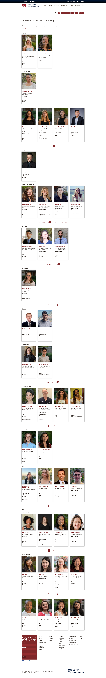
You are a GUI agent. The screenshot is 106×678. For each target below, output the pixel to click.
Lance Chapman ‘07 (43, 406)
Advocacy (23, 26)
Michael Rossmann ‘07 (27, 170)
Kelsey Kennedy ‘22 (59, 126)
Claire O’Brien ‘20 (59, 574)
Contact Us (35, 672)
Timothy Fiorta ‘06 (75, 486)
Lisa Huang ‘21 (58, 617)
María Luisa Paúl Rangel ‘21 (44, 450)
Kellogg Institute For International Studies (29, 671)
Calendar (71, 5)
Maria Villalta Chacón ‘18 (77, 617)
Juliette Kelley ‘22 (43, 126)
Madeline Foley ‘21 (43, 53)
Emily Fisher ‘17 (42, 204)
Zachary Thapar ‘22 (43, 364)
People (50, 5)
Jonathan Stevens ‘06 (27, 246)
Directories (51, 638)
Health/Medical (64, 26)
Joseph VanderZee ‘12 (60, 246)
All (59, 12)
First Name (24, 642)
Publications (61, 641)
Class (76, 12)
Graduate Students (62, 645)
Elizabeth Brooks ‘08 (27, 406)
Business (31, 26)
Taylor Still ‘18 (42, 246)
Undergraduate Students (61, 648)
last (66, 146)
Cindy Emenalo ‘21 (75, 406)
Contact (40, 640)
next (63, 146)
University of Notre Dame (31, 670)
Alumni (50, 640)
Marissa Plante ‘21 (26, 364)
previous (43, 146)
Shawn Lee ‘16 (74, 126)
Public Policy (24, 28)
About (45, 5)
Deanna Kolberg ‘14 (75, 532)
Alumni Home (81, 12)
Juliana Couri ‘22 (59, 406)
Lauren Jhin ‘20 (58, 532)
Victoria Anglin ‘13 (43, 486)
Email (23, 651)
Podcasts (81, 642)
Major (73, 12)
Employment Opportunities (41, 647)
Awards (40, 644)
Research (56, 5)
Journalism (69, 26)
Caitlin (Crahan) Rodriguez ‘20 (26, 487)
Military (75, 26)
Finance (55, 26)
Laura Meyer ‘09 (42, 574)
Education (46, 26)
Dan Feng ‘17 (25, 574)
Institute (40, 638)
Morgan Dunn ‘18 (26, 204)
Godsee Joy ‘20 (25, 126)
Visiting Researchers (72, 640)
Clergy (35, 26)
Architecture (27, 26)
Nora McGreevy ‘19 (27, 449)
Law (72, 26)
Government (59, 26)
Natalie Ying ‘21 (75, 574)
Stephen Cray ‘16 (26, 328)
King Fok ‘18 (58, 204)
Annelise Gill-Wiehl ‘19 (76, 204)
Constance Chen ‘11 (27, 91)
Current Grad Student (40, 26)
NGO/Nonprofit (79, 26)
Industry (68, 12)
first (40, 146)
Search (83, 6)
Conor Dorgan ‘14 (43, 328)
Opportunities (64, 5)
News (81, 640)
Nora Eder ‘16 (42, 617)
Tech (27, 28)
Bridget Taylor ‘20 (26, 288)
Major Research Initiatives (61, 639)
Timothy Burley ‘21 (27, 617)
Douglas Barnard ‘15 (59, 486)
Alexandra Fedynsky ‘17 (44, 532)
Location (63, 12)
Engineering (51, 26)
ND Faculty (71, 638)
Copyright (23, 670)
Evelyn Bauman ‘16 (27, 53)
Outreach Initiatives (42, 642)
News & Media (77, 5)
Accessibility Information (26, 674)
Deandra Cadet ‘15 (26, 532)
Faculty (60, 643)
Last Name (24, 647)
